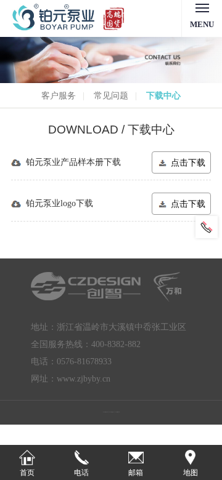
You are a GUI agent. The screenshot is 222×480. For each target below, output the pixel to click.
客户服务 (58, 95)
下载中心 (163, 95)
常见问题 (111, 95)
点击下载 (188, 162)
